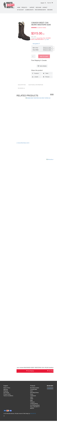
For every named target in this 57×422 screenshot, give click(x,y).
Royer (31, 394)
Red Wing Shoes (34, 392)
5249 (48, 39)
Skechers (49, 9)
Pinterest (47, 76)
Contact (45, 7)
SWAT (31, 399)
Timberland (33, 395)
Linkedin (36, 76)
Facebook (36, 73)
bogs (31, 400)
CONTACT (50, 388)
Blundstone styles (34, 388)
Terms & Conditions (8, 395)
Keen (31, 391)
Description (22, 85)
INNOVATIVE (33, 413)
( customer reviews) (41, 27)
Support (32, 7)
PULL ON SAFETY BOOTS (35, 407)
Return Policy (6, 388)
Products (24, 7)
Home (18, 7)
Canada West (40, 38)
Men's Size (35, 47)
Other (31, 397)
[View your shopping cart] (52, 2)
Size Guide (38, 7)
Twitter (46, 73)
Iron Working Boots (40, 9)
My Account (20, 9)
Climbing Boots (29, 9)
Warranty (5, 389)
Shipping (5, 391)
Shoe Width (35, 50)
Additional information (35, 85)
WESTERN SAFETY (39, 39)
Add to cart (44, 56)
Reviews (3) (21, 88)
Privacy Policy (6, 394)
